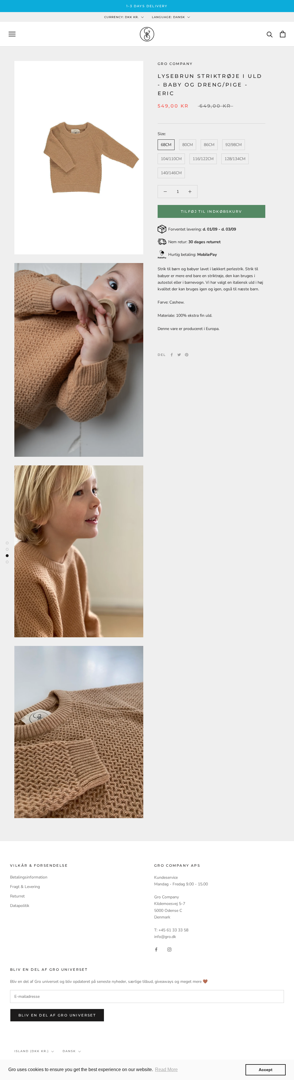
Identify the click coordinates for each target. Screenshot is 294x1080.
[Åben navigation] (12, 34)
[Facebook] (171, 354)
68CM (166, 144)
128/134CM (235, 159)
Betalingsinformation (28, 877)
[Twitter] (179, 354)
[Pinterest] (186, 354)
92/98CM (233, 144)
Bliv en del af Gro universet (57, 1015)
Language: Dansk (168, 17)
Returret (17, 896)
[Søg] (270, 34)
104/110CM (171, 159)
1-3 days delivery (146, 6)
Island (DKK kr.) (31, 1051)
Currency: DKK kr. (121, 17)
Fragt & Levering (25, 886)
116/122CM (203, 159)
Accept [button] (265, 1069)
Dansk (69, 1051)
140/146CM (171, 173)
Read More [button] (166, 1069)
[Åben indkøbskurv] (282, 34)
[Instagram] (169, 949)
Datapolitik (19, 905)
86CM (209, 144)
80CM (187, 144)
